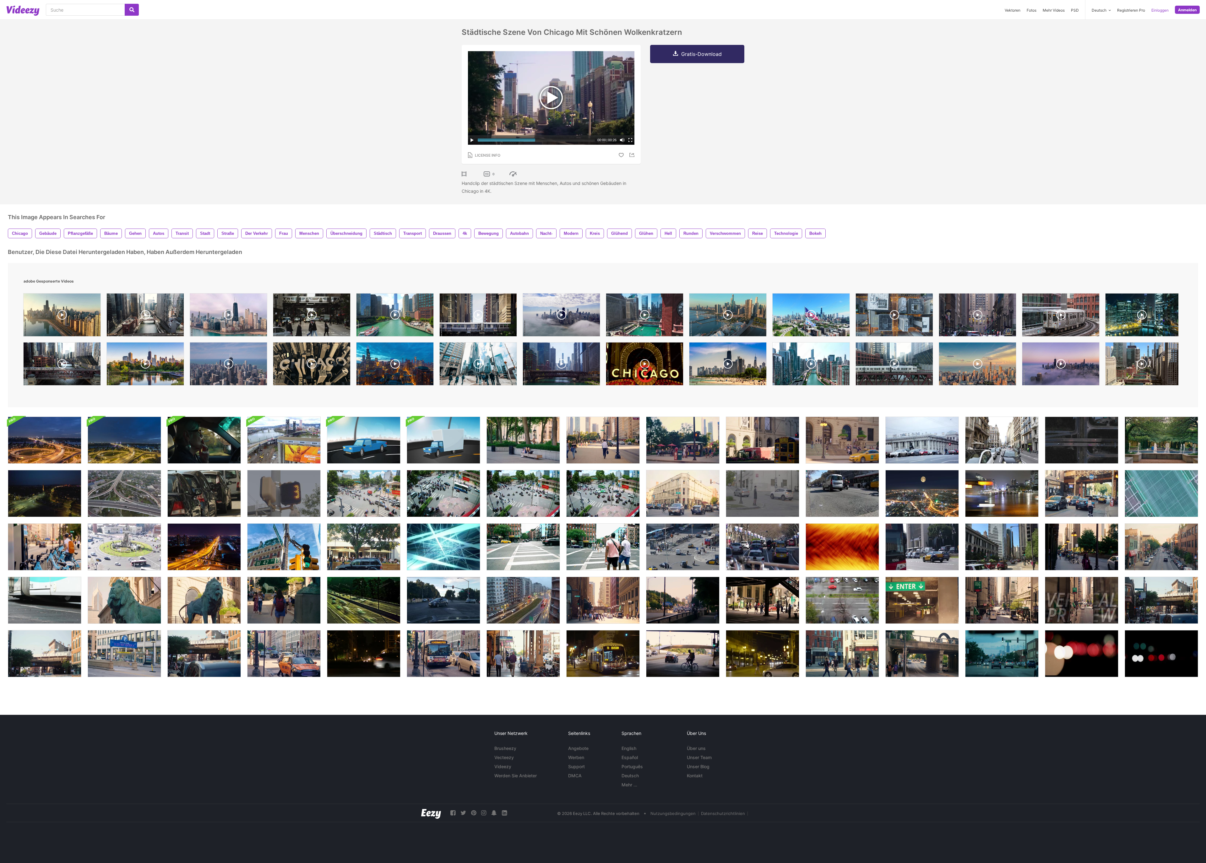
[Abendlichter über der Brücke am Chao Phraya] (44, 440)
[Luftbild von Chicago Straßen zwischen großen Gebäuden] (1002, 600)
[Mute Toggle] (622, 140)
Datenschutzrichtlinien (723, 813)
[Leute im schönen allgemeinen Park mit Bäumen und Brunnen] (1161, 440)
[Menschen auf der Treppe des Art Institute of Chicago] (842, 440)
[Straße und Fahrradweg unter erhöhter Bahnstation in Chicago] (1081, 493)
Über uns (696, 748)
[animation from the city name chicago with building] (311, 365)
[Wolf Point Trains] (894, 365)
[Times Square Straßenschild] (284, 546)
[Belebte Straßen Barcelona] (922, 546)
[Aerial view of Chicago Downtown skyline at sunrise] (62, 316)
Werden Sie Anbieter (515, 775)
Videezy (502, 766)
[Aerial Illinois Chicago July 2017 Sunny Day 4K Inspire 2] (228, 365)
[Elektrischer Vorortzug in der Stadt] (44, 600)
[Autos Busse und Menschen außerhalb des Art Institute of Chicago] (762, 440)
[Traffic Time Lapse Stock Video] (842, 600)
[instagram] (483, 813)
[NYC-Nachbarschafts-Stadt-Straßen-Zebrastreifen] (523, 546)
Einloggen (1160, 10)
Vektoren (1012, 10)
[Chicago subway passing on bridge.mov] (478, 316)
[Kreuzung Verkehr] (443, 600)
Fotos (1031, 10)
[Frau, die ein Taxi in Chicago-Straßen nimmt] (284, 653)
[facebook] (452, 813)
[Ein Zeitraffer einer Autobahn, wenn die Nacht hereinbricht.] (44, 493)
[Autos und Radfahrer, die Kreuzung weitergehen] (683, 493)
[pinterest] (473, 813)
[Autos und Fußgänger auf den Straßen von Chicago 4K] (1002, 546)
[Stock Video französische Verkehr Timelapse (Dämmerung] (523, 600)
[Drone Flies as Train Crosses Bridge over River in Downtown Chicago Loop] (145, 316)
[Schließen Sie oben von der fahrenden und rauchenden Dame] (204, 440)
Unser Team (699, 757)
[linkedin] (504, 813)
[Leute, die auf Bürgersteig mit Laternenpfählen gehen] (1081, 546)
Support (576, 766)
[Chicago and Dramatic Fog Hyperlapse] (1060, 365)
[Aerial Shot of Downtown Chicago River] (1142, 365)
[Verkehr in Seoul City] (1002, 493)
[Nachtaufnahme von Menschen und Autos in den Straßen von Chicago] (762, 653)
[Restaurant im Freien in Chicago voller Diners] (363, 546)
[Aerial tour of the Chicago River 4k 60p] (394, 316)
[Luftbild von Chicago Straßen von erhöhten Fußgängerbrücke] (1161, 546)
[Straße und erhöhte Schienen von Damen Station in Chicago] (1161, 600)
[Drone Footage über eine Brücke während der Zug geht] (284, 440)
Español (630, 757)
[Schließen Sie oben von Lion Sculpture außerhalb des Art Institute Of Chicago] (124, 600)
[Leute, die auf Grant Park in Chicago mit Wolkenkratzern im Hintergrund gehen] (603, 440)
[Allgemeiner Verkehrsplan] (683, 546)
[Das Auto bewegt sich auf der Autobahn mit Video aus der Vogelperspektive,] (1081, 440)
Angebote (578, 748)
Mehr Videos (1054, 10)
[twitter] (463, 813)
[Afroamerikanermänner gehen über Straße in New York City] (603, 546)
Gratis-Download (701, 54)
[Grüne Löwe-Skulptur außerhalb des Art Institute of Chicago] (204, 600)
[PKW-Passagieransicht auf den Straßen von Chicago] (1002, 653)
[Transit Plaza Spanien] (124, 546)
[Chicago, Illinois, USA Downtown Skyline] (145, 365)
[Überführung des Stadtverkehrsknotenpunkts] (124, 493)
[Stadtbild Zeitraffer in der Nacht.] (922, 493)
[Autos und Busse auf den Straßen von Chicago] (443, 653)
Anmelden (1187, 10)
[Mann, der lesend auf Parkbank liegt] (523, 440)
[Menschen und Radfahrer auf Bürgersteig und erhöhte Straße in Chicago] (922, 653)
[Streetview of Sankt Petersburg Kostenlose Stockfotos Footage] (922, 440)
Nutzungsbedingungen (673, 813)
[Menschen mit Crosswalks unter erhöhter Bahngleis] (762, 600)
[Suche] (132, 10)
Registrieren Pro (1131, 10)
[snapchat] (494, 813)
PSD (1075, 10)
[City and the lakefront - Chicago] (727, 365)
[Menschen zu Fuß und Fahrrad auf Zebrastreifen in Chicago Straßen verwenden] (842, 653)
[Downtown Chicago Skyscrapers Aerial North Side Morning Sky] (228, 316)
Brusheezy (505, 748)
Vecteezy (504, 757)
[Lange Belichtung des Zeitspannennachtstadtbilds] (204, 546)
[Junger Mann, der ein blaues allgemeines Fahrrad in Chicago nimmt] (44, 546)
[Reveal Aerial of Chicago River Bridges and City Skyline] (644, 316)
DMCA (575, 775)
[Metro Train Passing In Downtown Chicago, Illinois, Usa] (1060, 316)
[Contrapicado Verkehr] (842, 493)
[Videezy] (23, 11)
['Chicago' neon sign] (644, 365)
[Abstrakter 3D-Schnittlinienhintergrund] (443, 546)
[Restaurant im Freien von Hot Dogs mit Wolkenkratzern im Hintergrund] (683, 440)
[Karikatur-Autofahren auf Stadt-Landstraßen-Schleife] (363, 440)
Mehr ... (629, 784)
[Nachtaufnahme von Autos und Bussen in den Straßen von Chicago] (603, 653)
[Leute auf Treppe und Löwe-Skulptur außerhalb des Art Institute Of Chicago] (284, 600)
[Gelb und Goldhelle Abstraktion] (842, 546)
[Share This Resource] (632, 155)
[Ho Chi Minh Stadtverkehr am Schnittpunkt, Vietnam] (363, 493)
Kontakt (695, 775)
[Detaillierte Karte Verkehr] (762, 546)
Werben (576, 757)
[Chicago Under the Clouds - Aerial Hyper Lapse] (561, 316)
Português (632, 766)
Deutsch (630, 775)
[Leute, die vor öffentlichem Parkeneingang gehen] (922, 600)
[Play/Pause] (472, 140)
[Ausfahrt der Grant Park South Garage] (124, 653)
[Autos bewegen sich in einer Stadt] (204, 493)
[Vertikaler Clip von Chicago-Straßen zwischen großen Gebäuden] (1081, 600)
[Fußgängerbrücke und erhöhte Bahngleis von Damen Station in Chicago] (204, 653)
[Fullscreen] (630, 140)
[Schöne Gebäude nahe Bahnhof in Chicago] (603, 600)
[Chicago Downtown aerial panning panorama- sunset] (977, 365)
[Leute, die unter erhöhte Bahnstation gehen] (523, 653)
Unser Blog (698, 766)
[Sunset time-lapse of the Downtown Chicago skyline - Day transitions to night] (394, 365)
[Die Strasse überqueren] (762, 493)
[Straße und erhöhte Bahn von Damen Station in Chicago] (44, 653)
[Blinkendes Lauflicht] (284, 493)
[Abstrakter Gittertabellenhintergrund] (1161, 493)
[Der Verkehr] (1002, 440)
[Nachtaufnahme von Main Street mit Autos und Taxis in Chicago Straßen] (363, 653)
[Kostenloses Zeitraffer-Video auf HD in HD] (363, 600)
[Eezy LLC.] (431, 813)
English (629, 748)
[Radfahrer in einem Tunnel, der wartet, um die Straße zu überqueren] (683, 653)
